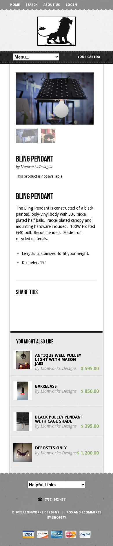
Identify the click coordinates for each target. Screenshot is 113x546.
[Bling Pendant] (55, 98)
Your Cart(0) (89, 57)
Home (15, 5)
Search (31, 5)
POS (69, 512)
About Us (51, 5)
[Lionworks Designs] (56, 31)
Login (71, 5)
